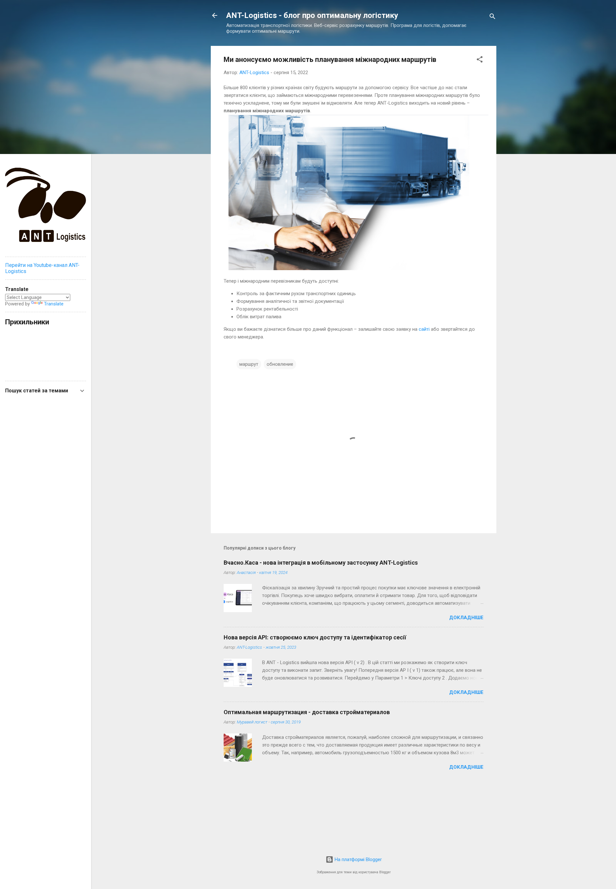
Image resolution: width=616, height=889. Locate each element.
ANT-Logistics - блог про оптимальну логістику (312, 15)
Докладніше (466, 617)
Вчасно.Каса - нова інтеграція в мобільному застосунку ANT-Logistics (321, 562)
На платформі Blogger (357, 859)
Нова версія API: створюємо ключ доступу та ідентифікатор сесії (315, 637)
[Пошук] (492, 17)
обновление (280, 364)
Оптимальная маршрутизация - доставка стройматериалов (307, 712)
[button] (479, 60)
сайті (424, 329)
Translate (54, 304)
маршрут (248, 364)
